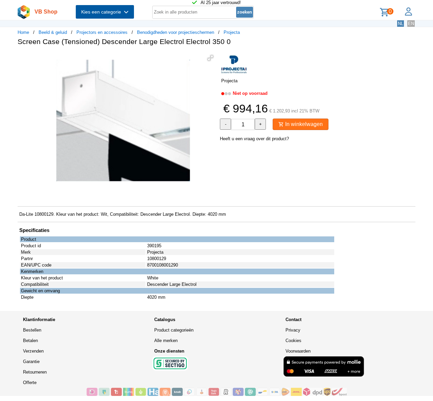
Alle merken (166, 340)
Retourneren (35, 372)
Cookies (293, 340)
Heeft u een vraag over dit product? (254, 138)
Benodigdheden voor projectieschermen (175, 32)
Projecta (232, 32)
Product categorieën (173, 330)
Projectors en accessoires (102, 32)
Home (23, 32)
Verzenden (33, 351)
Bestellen (32, 330)
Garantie (31, 361)
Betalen (30, 340)
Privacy (293, 330)
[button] (210, 57)
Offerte (30, 382)
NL (400, 23)
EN (411, 23)
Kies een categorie (102, 12)
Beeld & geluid (53, 32)
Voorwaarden (298, 351)
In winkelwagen (303, 124)
